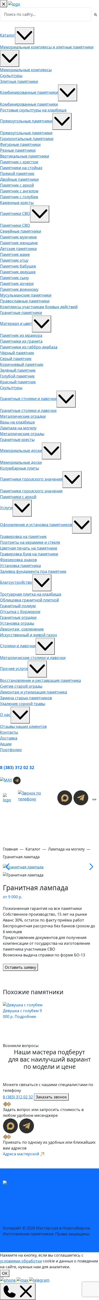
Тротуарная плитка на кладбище (30, 594)
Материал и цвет (16, 323)
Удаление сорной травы (22, 703)
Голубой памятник (17, 376)
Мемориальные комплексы (26, 69)
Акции (6, 744)
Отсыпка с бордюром (20, 611)
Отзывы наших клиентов (23, 726)
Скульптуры (11, 75)
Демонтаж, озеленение (22, 629)
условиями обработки (21, 1261)
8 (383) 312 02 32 (17, 767)
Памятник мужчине (18, 237)
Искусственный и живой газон (28, 635)
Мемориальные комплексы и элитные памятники (46, 47)
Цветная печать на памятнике (28, 548)
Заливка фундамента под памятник (33, 571)
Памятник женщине (19, 242)
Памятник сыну (14, 277)
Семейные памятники (20, 231)
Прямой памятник (17, 173)
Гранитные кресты (17, 439)
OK (4, 1273)
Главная (10, 849)
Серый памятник (15, 358)
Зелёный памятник (18, 370)
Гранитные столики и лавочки (28, 398)
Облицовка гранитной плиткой (29, 600)
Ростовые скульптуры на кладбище (33, 110)
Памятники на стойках (21, 167)
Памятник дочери (17, 283)
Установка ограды (17, 623)
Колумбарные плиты (19, 468)
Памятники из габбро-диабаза (28, 347)
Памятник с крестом (19, 162)
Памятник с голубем (19, 196)
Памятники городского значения (31, 479)
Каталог (7, 35)
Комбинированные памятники (29, 92)
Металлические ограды (22, 433)
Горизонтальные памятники (26, 138)
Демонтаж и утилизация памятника (33, 692)
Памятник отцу (14, 260)
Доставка (8, 738)
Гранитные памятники (21, 312)
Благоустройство (16, 582)
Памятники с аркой (18, 496)
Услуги (6, 507)
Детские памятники (18, 248)
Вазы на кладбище (17, 422)
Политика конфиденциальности (33, 1210)
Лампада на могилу (18, 428)
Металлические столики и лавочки (33, 657)
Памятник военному (19, 289)
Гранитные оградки (18, 617)
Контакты (9, 732)
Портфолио (11, 749)
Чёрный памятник (17, 352)
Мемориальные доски (21, 450)
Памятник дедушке (18, 272)
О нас (5, 714)
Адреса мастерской (21, 1154)
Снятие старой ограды (21, 686)
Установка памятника (20, 565)
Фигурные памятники (20, 144)
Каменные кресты (17, 202)
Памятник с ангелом (19, 191)
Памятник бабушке (18, 266)
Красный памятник (18, 382)
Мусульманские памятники (25, 295)
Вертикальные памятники (24, 156)
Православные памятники (25, 301)
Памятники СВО (15, 213)
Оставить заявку (20, 967)
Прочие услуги (14, 668)
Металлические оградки (23, 416)
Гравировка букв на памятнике (29, 554)
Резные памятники (18, 150)
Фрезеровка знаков (18, 559)
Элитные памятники (19, 81)
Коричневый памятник (21, 364)
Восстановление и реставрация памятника (40, 680)
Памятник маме (15, 254)
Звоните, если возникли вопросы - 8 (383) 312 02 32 (48, 1196)
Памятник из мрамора (21, 335)
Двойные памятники (19, 179)
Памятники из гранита (21, 341)
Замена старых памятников (26, 698)
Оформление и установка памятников (36, 524)
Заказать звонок (51, 1097)
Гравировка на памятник (23, 536)
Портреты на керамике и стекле (30, 542)
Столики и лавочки (18, 645)
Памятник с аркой (17, 185)
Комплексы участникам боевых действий (39, 306)
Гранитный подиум (18, 605)
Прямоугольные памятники (26, 121)
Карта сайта (14, 1218)
